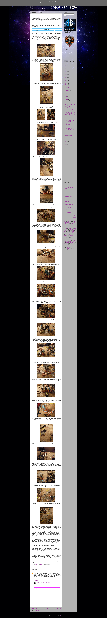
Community (65, 10)
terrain (71, 243)
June (67, 94)
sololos (53, 615)
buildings (70, 228)
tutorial (74, 245)
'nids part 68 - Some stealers (69, 131)
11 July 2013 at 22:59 (46, 582)
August (67, 91)
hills (72, 234)
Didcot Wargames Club (69, 204)
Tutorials (47, 10)
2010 (66, 144)
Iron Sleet (66, 209)
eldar (64, 231)
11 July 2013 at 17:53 (42, 571)
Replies (36, 580)
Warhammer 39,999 (68, 199)
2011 (66, 143)
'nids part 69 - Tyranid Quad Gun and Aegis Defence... (70, 129)
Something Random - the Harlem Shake (69, 121)
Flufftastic (59, 10)
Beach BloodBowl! (68, 135)
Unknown (36, 571)
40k (35, 565)
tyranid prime (66, 248)
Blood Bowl (73, 222)
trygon (69, 245)
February (67, 100)
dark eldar (72, 229)
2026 (66, 65)
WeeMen (66, 191)
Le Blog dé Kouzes (68, 196)
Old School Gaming (68, 193)
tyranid (58, 565)
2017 (66, 78)
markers (71, 235)
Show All (74, 217)
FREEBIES (42, 10)
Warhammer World (68, 227)
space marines (69, 242)
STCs (37, 10)
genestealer (47, 565)
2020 (66, 74)
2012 (66, 141)
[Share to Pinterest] (49, 564)
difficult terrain (66, 230)
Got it (80, 2)
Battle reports (53, 10)
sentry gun (74, 240)
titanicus (71, 244)
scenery (67, 240)
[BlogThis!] (45, 564)
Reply (35, 578)
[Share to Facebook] (48, 564)
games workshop (42, 565)
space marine (73, 241)
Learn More (75, 2)
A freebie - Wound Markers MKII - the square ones (70, 102)
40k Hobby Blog (68, 207)
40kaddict (39, 582)
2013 (66, 84)
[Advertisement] (70, 164)
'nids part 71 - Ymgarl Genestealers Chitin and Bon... (70, 118)
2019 (66, 75)
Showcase (71, 10)
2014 (66, 83)
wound (70, 249)
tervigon (55, 565)
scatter (74, 238)
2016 (66, 80)
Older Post (58, 608)
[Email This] (44, 564)
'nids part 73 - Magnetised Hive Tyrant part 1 (70, 113)
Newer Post (34, 608)
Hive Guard (70, 224)
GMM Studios (67, 201)
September (68, 90)
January (67, 139)
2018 (66, 77)
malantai (65, 235)
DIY (72, 223)
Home (33, 10)
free (68, 231)
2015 (66, 81)
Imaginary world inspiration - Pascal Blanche (70, 137)
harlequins (68, 234)
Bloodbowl (67, 223)
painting (67, 237)
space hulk (67, 241)
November (68, 87)
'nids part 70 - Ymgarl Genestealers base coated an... (69, 123)
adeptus (65, 228)
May (66, 96)
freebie (72, 231)
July (66, 93)
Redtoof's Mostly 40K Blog (70, 215)
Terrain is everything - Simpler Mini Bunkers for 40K (70, 110)
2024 (66, 68)
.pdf (64, 221)
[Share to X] (46, 564)
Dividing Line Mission (40, 17)
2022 (66, 71)
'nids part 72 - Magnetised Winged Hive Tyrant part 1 (70, 115)
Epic (64, 224)
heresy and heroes (68, 212)
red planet (73, 237)
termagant (51, 565)
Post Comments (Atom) (40, 610)
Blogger (60, 615)
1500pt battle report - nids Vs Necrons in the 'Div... (70, 126)
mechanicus (66, 236)
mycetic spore (73, 236)
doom (37, 565)
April (66, 97)
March (67, 99)
